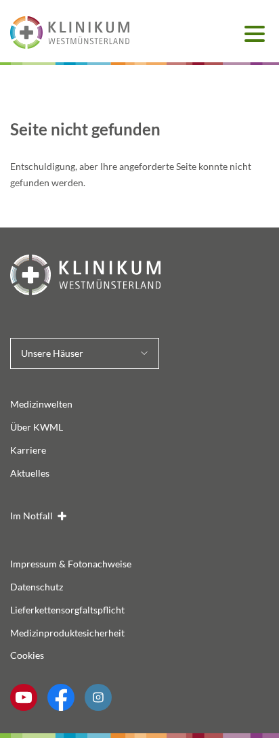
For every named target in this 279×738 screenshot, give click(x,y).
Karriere (28, 450)
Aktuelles (29, 473)
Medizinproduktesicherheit (67, 632)
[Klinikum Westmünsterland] (139, 275)
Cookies (27, 655)
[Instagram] (98, 697)
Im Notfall (31, 515)
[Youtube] (23, 697)
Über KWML (36, 427)
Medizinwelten (41, 404)
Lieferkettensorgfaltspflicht (67, 609)
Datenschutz (36, 586)
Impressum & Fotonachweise (70, 563)
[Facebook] (60, 697)
